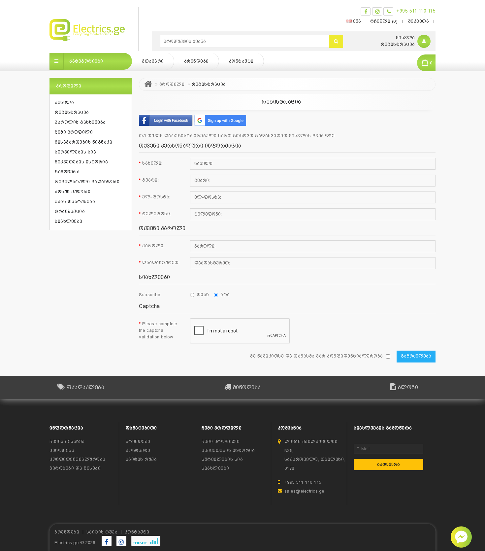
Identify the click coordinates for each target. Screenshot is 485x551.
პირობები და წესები (75, 468)
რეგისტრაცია (398, 44)
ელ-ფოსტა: (156, 196)
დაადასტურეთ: (161, 262)
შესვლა (405, 37)
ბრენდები (196, 61)
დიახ (203, 294)
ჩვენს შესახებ (67, 441)
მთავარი (153, 61)
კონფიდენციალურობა (77, 459)
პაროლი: (153, 245)
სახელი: (152, 163)
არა (225, 294)
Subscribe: (150, 294)
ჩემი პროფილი (74, 132)
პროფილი (172, 84)
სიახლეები (68, 221)
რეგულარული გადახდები (87, 181)
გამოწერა (67, 171)
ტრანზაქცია (70, 211)
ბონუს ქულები (72, 191)
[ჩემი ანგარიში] (424, 41)
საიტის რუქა (141, 459)
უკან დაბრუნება (75, 201)
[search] (336, 41)
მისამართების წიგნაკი (83, 142)
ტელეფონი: (156, 213)
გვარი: (150, 180)
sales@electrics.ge (304, 491)
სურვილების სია (75, 152)
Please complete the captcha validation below (158, 330)
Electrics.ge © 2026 (74, 542)
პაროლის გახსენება (80, 122)
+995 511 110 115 (416, 11)
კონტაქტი (241, 61)
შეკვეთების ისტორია (81, 161)
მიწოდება (61, 450)
